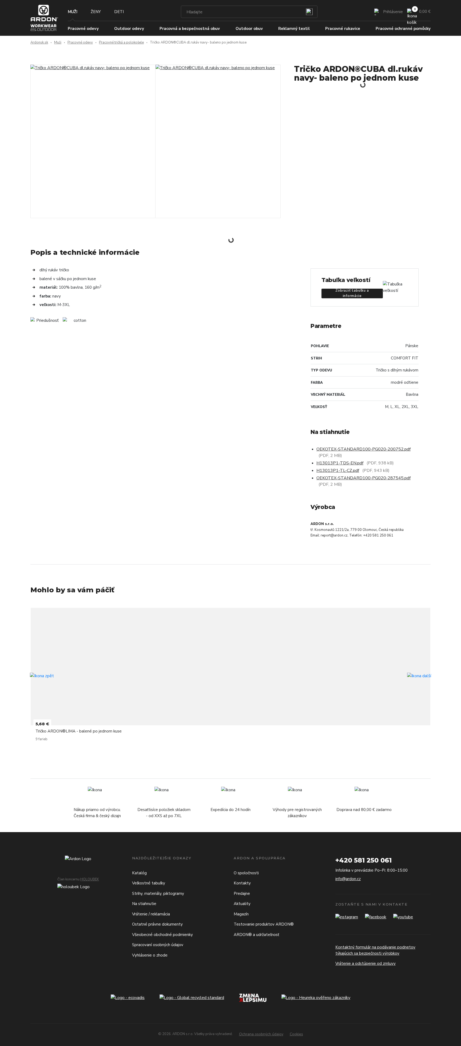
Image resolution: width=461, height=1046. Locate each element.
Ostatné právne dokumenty (157, 924)
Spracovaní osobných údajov (157, 944)
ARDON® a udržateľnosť (256, 934)
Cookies (296, 1034)
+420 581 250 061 (363, 860)
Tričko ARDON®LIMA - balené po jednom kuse (78, 731)
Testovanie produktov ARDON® (264, 924)
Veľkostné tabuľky (148, 883)
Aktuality (242, 903)
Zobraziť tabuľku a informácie (352, 293)
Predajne (242, 893)
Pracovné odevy (80, 42)
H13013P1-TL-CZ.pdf (337, 470)
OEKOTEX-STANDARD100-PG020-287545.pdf (363, 478)
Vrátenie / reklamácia (151, 914)
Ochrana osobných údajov (261, 1034)
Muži (72, 11)
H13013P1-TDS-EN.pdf (339, 463)
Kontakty (242, 883)
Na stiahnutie (144, 903)
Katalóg (139, 873)
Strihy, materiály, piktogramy (158, 893)
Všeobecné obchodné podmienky (162, 934)
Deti (119, 11)
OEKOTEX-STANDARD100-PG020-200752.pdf (363, 449)
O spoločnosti (246, 873)
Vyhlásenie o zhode (150, 955)
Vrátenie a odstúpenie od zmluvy (365, 963)
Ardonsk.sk (39, 42)
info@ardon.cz (348, 879)
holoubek (89, 879)
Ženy (96, 11)
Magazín (241, 914)
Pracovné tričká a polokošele (121, 42)
